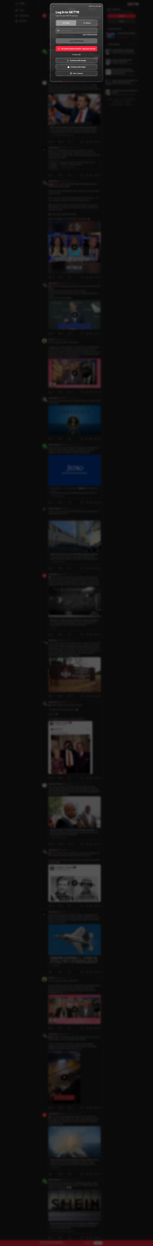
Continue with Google (78, 60)
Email (67, 23)
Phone (88, 23)
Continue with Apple (78, 67)
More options (78, 73)
